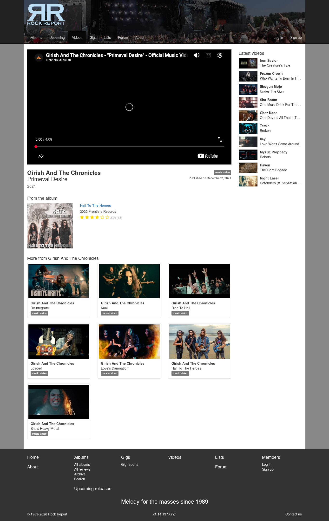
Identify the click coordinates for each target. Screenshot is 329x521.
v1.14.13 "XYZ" (164, 514)
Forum (123, 37)
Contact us (293, 514)
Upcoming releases (92, 488)
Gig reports (129, 464)
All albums (82, 464)
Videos (77, 37)
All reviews (82, 469)
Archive (80, 474)
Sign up (296, 37)
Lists (107, 37)
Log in (278, 37)
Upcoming (57, 37)
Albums (36, 37)
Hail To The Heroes (95, 205)
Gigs (93, 37)
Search (79, 478)
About (139, 37)
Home (33, 457)
